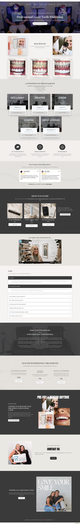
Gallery (59, 4)
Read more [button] (22, 180)
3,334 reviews (49, 184)
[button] (60, 176)
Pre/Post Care (51, 4)
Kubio (54, 520)
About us (35, 4)
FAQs (46, 4)
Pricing (41, 4)
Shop (70, 4)
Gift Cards (64, 4)
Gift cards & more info (18, 109)
